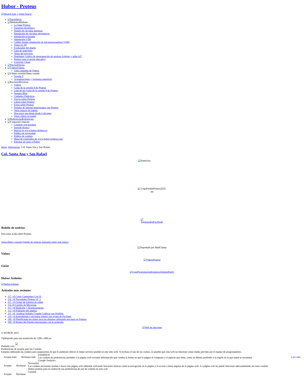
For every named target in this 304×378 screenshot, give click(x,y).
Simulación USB (22, 39)
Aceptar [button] (8, 365)
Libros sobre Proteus (24, 102)
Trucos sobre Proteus (24, 99)
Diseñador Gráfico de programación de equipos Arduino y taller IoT (48, 56)
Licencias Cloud (22, 62)
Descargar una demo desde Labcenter (32, 113)
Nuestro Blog (20, 93)
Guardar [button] (32, 371)
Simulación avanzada (24, 36)
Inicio (19, 19)
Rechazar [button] (21, 365)
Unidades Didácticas (24, 96)
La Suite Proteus (22, 25)
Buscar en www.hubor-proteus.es (30, 130)
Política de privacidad (24, 133)
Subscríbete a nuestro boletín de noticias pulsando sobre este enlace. (35, 242)
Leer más (295, 357)
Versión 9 (18, 76)
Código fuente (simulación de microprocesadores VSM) (42, 42)
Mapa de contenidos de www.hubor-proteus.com (38, 139)
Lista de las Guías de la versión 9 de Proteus (36, 90)
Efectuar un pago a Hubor (27, 141)
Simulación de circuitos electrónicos (32, 33)
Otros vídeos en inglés (25, 116)
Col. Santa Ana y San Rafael (24, 154)
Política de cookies (23, 136)
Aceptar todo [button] (10, 357)
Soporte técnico (21, 127)
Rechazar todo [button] (28, 357)
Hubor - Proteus (18, 6)
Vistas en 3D (20, 45)
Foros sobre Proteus (24, 104)
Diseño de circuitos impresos (28, 30)
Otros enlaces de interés (26, 110)
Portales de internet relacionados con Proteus (36, 107)
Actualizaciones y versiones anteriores (33, 79)
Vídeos (20, 67)
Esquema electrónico (24, 28)
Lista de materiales (23, 50)
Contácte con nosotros (25, 124)
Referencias (28, 119)
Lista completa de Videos (26, 70)
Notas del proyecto (23, 53)
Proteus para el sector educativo (29, 59)
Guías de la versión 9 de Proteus (30, 87)
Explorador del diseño (25, 47)
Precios (21, 65)
